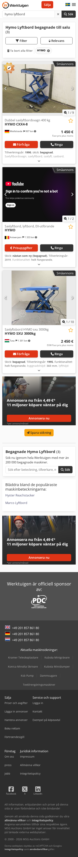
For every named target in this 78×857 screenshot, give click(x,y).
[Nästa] (72, 88)
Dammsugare (48, 675)
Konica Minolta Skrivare (23, 666)
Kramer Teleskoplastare (23, 657)
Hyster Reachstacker (20, 495)
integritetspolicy (14, 849)
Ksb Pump (27, 675)
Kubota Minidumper (57, 666)
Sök (70, 14)
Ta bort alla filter (21, 50)
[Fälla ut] (39, 161)
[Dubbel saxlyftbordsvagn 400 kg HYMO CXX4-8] (39, 88)
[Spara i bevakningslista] (70, 120)
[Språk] (68, 4)
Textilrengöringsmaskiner (39, 684)
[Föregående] (5, 88)
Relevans (57, 41)
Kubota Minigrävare (57, 657)
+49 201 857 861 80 (25, 628)
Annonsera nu (39, 418)
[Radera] (58, 14)
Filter (23, 41)
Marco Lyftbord (16, 503)
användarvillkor (39, 849)
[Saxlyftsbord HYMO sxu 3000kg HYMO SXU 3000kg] (39, 298)
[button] (74, 4)
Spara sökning (40, 433)
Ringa (59, 144)
